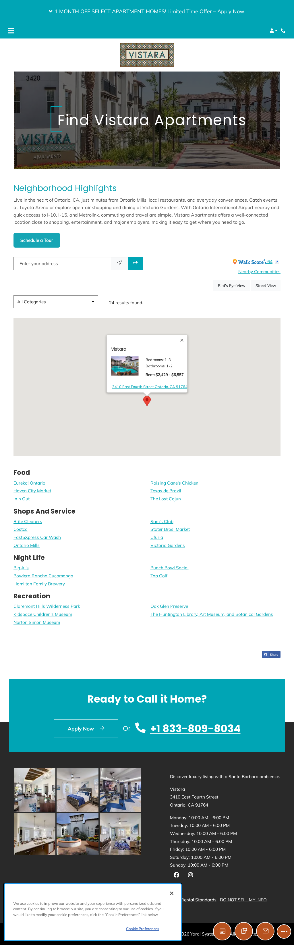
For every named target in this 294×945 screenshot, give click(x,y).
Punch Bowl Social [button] (169, 567)
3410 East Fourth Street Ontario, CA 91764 (149, 386)
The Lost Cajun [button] (165, 499)
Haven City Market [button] (32, 490)
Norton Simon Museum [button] (36, 622)
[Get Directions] (135, 263)
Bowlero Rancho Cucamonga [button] (43, 575)
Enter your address (39, 263)
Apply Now (93, 728)
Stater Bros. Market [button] (170, 529)
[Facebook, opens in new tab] (176, 875)
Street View (268, 285)
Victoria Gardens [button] (167, 545)
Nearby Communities (259, 271)
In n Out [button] (21, 499)
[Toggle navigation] (11, 30)
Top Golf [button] (158, 575)
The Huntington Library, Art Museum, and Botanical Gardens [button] (211, 614)
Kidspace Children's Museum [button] (42, 614)
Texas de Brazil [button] (165, 490)
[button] (147, 11)
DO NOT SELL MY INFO (243, 899)
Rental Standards (198, 899)
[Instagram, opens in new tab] (190, 875)
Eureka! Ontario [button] (29, 482)
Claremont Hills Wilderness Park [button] (46, 606)
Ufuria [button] (156, 537)
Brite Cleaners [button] (27, 521)
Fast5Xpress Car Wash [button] (37, 537)
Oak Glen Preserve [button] (169, 606)
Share (273, 654)
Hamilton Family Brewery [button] (39, 583)
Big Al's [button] (21, 567)
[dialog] (93, 912)
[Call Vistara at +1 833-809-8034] (283, 30)
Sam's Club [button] (161, 521)
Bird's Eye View (234, 285)
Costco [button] (20, 529)
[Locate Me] (119, 263)
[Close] (182, 340)
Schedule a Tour (36, 240)
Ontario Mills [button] (26, 545)
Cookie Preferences (142, 928)
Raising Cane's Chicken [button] (174, 482)
